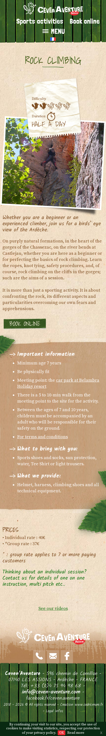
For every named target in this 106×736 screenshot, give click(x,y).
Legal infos (54, 711)
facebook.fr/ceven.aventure (53, 698)
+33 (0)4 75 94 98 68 (56, 686)
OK (61, 733)
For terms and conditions (42, 437)
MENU (58, 31)
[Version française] (53, 39)
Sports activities (39, 21)
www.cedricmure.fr (89, 705)
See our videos (53, 608)
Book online (85, 21)
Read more (75, 733)
